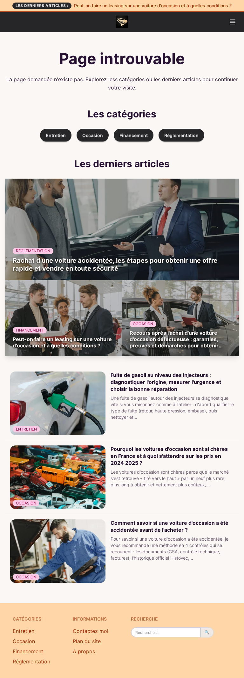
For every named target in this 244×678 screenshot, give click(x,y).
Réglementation (181, 135)
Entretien (56, 135)
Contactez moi (90, 631)
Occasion (92, 135)
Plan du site (87, 641)
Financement (133, 135)
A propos (84, 651)
